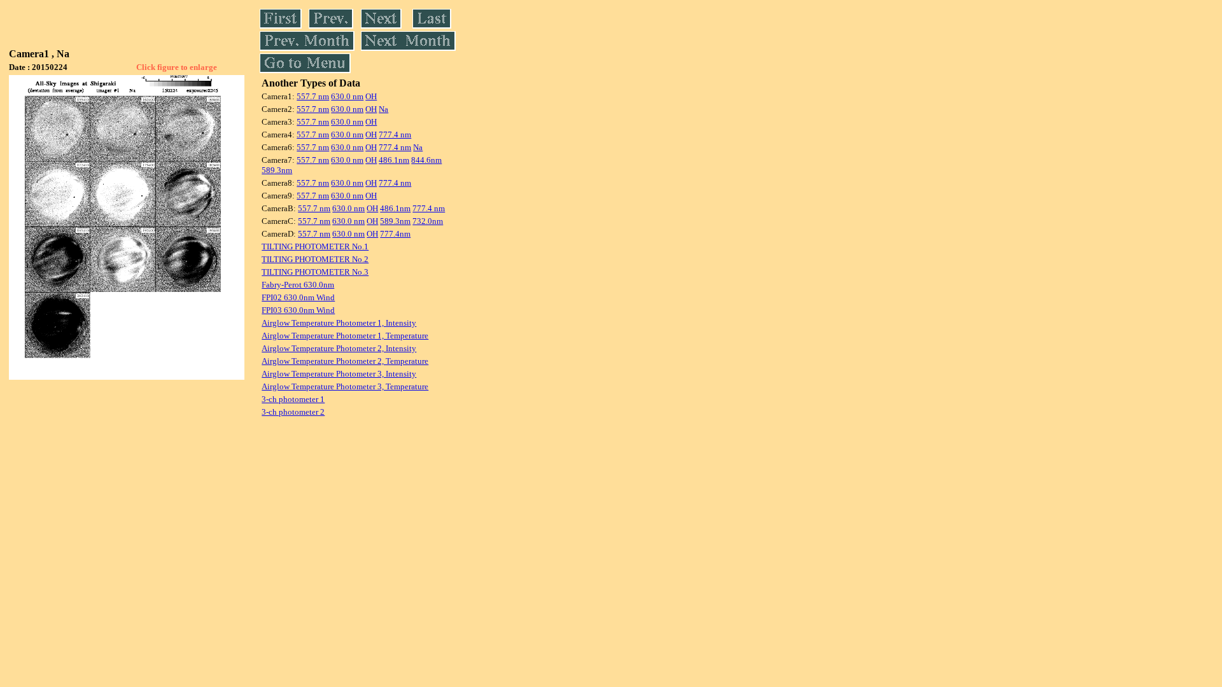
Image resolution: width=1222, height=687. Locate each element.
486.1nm (394, 160)
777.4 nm (395, 134)
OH (371, 96)
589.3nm (277, 170)
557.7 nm (313, 96)
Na (383, 109)
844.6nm (426, 160)
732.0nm (427, 221)
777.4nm (395, 234)
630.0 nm (347, 96)
